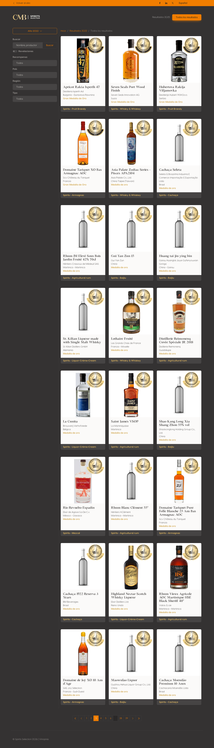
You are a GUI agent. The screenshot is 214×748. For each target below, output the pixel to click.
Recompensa (20, 57)
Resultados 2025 (161, 17)
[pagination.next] (133, 718)
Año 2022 (33, 31)
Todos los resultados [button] (187, 17)
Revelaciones (25, 51)
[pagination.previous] (75, 718)
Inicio (63, 31)
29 (126, 718)
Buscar (16, 39)
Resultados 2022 (78, 31)
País (15, 69)
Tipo (15, 93)
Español (183, 3)
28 (121, 718)
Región (16, 81)
